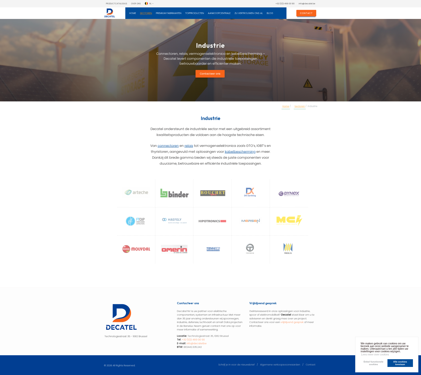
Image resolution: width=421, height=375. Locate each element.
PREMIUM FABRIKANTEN (168, 13)
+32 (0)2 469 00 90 (285, 3)
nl (150, 3)
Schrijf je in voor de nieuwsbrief (236, 364)
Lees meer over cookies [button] (375, 354)
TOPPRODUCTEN (194, 13)
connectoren (168, 145)
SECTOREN (146, 13)
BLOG (270, 13)
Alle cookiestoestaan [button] (400, 363)
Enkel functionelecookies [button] (373, 363)
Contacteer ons (210, 74)
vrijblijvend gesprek (292, 322)
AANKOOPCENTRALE (219, 13)
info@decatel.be (307, 3)
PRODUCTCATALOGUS (116, 3)
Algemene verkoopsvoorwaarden (280, 364)
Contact (310, 364)
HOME (132, 13)
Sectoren (300, 106)
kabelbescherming (240, 151)
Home (285, 106)
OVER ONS (136, 3)
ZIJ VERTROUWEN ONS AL (249, 13)
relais (189, 145)
